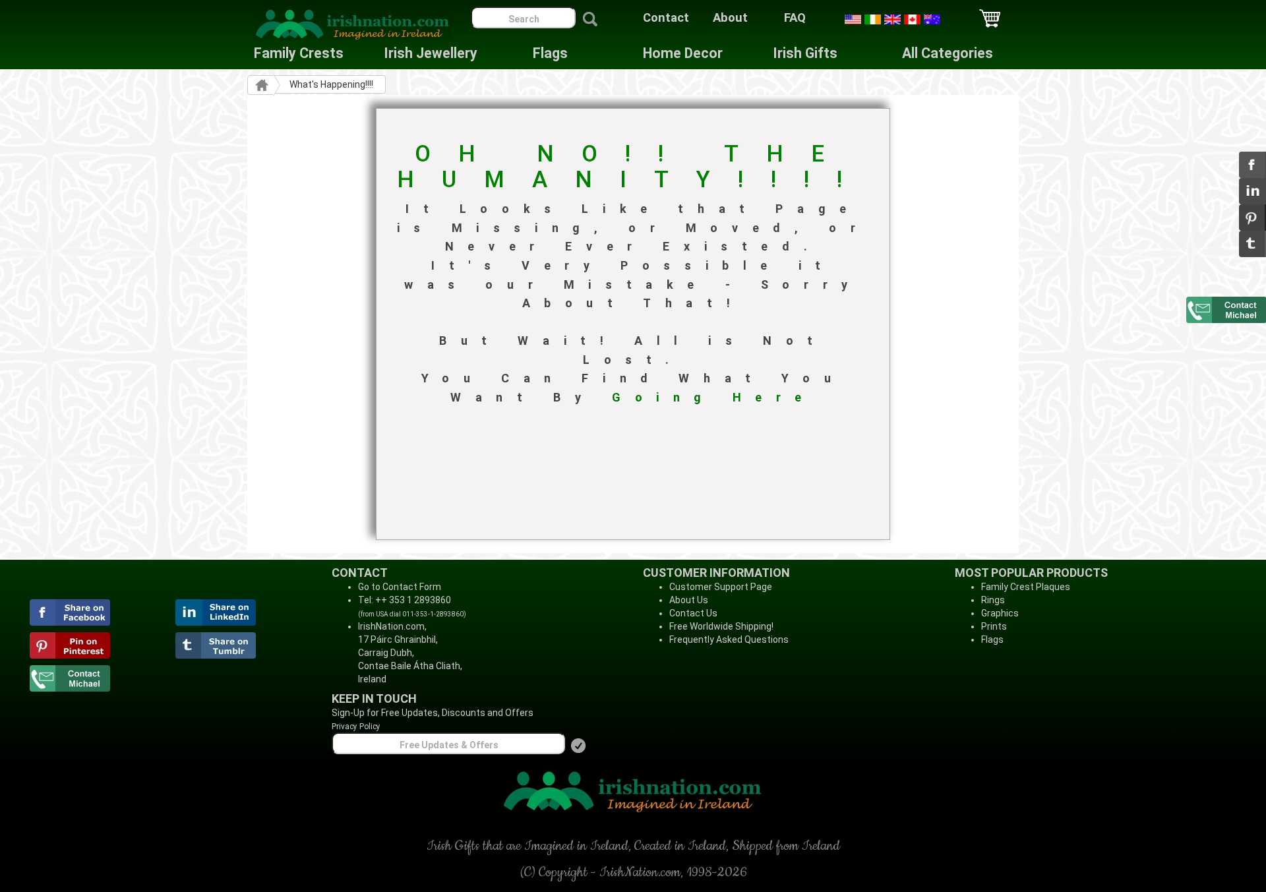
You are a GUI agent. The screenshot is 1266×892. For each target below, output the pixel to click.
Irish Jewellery (430, 53)
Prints (994, 626)
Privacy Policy (356, 726)
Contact (666, 18)
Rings (993, 600)
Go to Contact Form (399, 586)
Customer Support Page (720, 586)
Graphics (1000, 613)
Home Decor (683, 53)
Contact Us (693, 613)
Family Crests (299, 53)
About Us (688, 600)
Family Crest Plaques (1025, 586)
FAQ (795, 18)
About (730, 18)
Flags (540, 53)
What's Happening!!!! (331, 84)
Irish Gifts (805, 53)
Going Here (714, 397)
